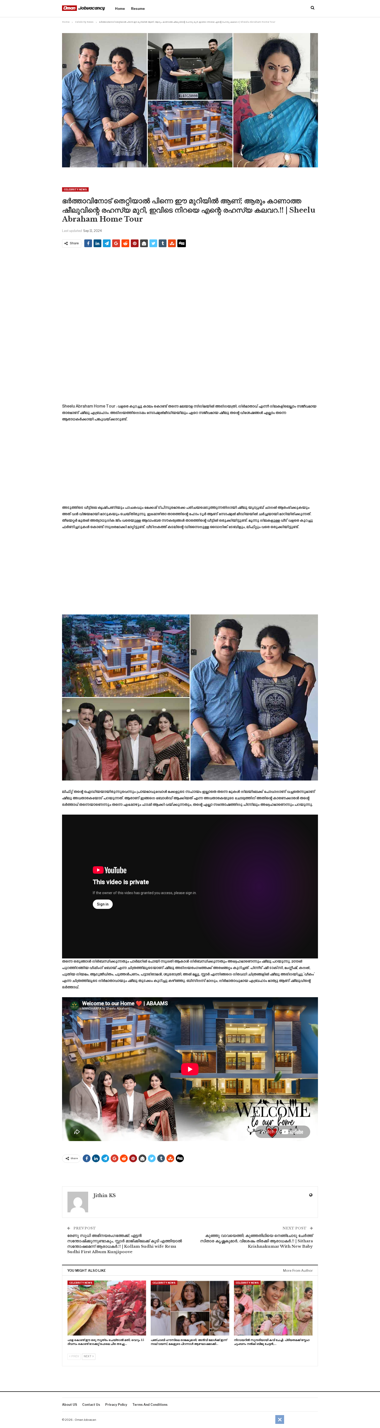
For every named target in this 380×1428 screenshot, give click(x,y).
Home (120, 8)
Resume (138, 8)
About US (69, 1405)
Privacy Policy (116, 1405)
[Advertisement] (190, 289)
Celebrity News (75, 189)
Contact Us (91, 1405)
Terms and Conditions (150, 1405)
